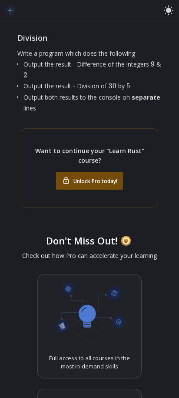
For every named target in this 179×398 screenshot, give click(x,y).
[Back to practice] (10, 10)
